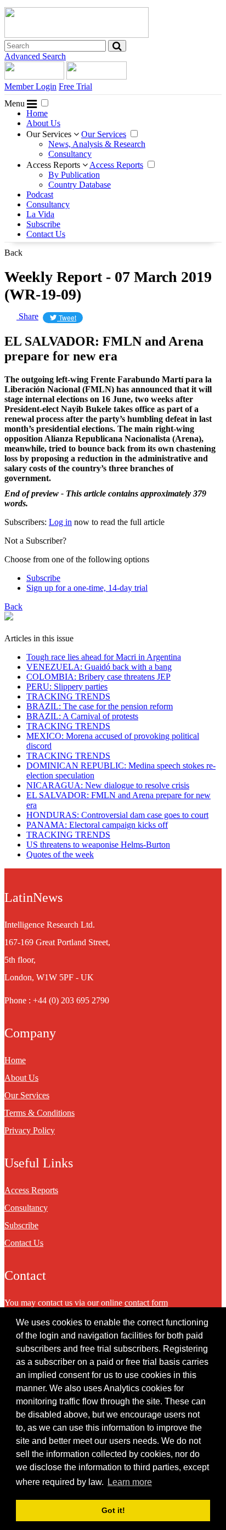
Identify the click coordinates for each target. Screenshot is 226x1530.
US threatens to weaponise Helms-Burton (98, 844)
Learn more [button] (130, 1482)
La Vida (40, 214)
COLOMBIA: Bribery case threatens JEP (98, 676)
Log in (60, 522)
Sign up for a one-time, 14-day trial (87, 587)
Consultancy (70, 154)
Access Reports (54, 165)
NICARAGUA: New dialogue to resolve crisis (107, 785)
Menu (15, 103)
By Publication (74, 174)
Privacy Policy (29, 1130)
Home (37, 113)
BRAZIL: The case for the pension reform (99, 706)
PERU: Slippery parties (67, 686)
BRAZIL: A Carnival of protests (82, 716)
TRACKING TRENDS (68, 696)
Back (13, 252)
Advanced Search (35, 56)
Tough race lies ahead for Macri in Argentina (103, 657)
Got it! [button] (113, 1510)
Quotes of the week (60, 854)
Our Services (50, 134)
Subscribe (43, 224)
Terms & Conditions (39, 1112)
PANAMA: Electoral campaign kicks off (97, 824)
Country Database (79, 184)
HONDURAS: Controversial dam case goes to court (117, 815)
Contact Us (45, 234)
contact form (146, 1302)
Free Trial (75, 86)
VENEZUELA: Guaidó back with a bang (99, 666)
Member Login (30, 86)
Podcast (39, 194)
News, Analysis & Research (96, 144)
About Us (43, 123)
